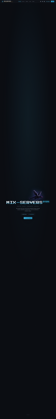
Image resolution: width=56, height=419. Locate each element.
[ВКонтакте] (40, 1)
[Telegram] (44, 1)
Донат (30, 1)
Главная (20, 1)
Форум (33, 1)
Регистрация (48, 1)
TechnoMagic (31, 214)
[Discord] (42, 1)
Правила (27, 1)
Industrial (25, 214)
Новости (23, 1)
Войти (53, 1)
